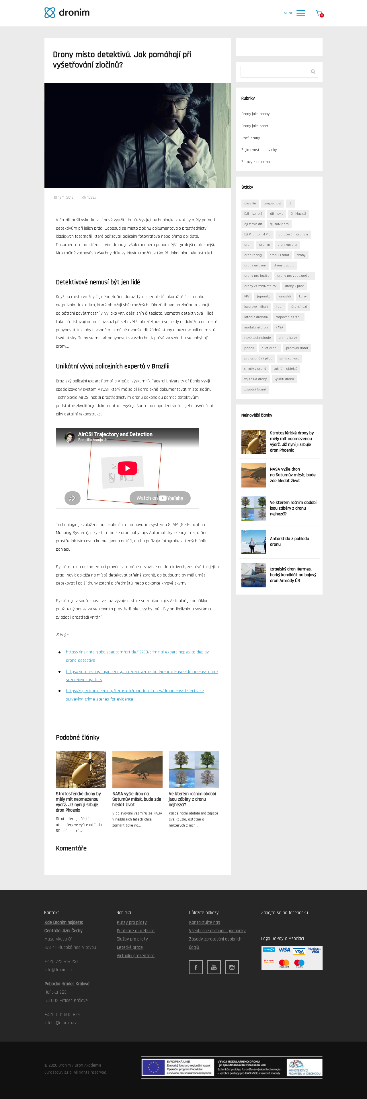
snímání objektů (285, 369)
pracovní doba (297, 348)
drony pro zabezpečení (294, 276)
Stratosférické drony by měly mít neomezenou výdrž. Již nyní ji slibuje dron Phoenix (78, 802)
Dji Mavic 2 (298, 214)
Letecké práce (130, 947)
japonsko (264, 296)
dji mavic (276, 214)
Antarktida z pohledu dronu (289, 541)
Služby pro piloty (132, 939)
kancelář (284, 296)
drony (301, 255)
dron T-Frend (279, 255)
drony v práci (294, 286)
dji (290, 203)
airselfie (250, 203)
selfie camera (289, 358)
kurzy (303, 296)
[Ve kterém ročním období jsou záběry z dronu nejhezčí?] (253, 508)
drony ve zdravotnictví (260, 286)
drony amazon (255, 265)
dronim (264, 245)
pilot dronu (269, 348)
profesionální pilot (258, 358)
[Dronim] (66, 13)
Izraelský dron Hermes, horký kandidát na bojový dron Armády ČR (293, 575)
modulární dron (256, 327)
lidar (279, 307)
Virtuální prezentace (136, 956)
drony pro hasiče (257, 276)
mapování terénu (289, 317)
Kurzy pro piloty (132, 922)
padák (249, 348)
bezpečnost (272, 203)
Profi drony (250, 138)
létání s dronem (256, 317)
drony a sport (284, 265)
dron (247, 245)
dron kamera (287, 245)
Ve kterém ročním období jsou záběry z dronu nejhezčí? (192, 799)
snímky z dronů (255, 369)
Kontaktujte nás (204, 922)
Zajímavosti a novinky (259, 149)
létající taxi (298, 307)
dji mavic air (253, 224)
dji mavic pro (279, 224)
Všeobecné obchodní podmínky (217, 931)
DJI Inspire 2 (253, 214)
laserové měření (256, 307)
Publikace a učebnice (136, 931)
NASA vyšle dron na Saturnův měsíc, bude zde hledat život (136, 799)
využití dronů (284, 379)
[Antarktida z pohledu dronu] (253, 542)
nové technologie (257, 338)
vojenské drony (255, 379)
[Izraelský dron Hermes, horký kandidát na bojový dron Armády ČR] (253, 575)
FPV (246, 296)
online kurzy (288, 338)
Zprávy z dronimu (255, 162)
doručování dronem (293, 234)
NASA (279, 327)
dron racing (253, 255)
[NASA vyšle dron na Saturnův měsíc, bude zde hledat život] (253, 475)
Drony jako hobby (255, 114)
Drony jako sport (255, 126)
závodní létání (255, 389)
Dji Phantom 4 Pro (257, 234)
